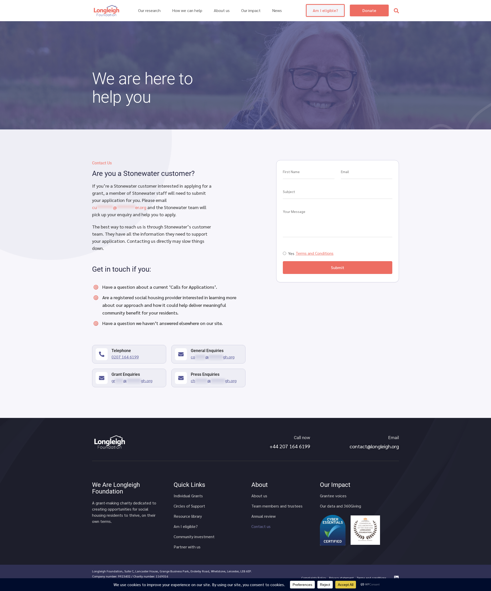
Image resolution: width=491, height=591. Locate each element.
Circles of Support (189, 506)
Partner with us (187, 546)
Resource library (188, 516)
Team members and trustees (277, 506)
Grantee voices (333, 495)
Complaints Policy (313, 578)
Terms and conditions (371, 578)
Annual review (263, 516)
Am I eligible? (186, 526)
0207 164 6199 (125, 356)
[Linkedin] (396, 578)
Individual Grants (188, 495)
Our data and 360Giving (340, 506)
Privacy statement (341, 578)
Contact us (261, 526)
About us (259, 495)
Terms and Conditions (314, 253)
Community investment (194, 536)
